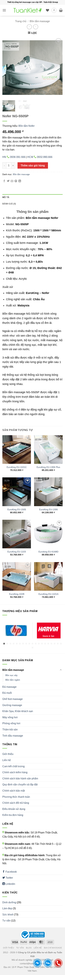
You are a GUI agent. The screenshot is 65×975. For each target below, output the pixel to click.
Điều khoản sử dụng (13, 809)
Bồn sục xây (11, 675)
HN (13, 157)
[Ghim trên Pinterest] (16, 181)
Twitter (9, 877)
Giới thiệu (7, 754)
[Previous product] (35, 26)
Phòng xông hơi (11, 723)
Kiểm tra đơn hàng (12, 815)
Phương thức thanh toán (16, 796)
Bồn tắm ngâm (12, 680)
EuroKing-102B (16, 594)
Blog (29, 948)
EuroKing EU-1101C (17, 467)
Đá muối (7, 693)
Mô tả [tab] (5, 197)
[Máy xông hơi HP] (16, 630)
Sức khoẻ (7, 914)
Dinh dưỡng (9, 902)
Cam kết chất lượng (13, 766)
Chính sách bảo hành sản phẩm (20, 778)
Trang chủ (20, 21)
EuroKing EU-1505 (16, 509)
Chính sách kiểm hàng (14, 772)
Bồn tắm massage (40, 21)
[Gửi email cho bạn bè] (12, 181)
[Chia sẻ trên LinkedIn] (19, 181)
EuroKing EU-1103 (16, 552)
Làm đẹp (7, 908)
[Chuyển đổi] (61, 670)
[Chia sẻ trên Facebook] (4, 181)
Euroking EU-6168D (48, 552)
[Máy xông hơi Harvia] (49, 630)
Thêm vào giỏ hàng (33, 165)
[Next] (57, 68)
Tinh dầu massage (12, 735)
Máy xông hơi (10, 717)
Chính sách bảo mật (13, 790)
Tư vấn (6, 920)
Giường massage (12, 705)
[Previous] (7, 68)
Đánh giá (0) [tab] (9, 204)
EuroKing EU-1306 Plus (48, 467)
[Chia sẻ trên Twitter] (8, 181)
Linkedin (10, 884)
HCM (39, 157)
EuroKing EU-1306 (48, 509)
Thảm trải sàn (10, 729)
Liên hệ (6, 760)
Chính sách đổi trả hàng (15, 802)
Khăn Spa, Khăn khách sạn (17, 711)
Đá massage (9, 687)
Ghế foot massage (12, 699)
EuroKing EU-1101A (48, 594)
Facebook (11, 871)
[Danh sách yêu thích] (47, 10)
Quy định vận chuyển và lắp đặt (20, 784)
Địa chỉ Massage (53, 948)
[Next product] (29, 26)
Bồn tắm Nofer (26, 126)
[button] (4, 10)
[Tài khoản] (53, 10)
